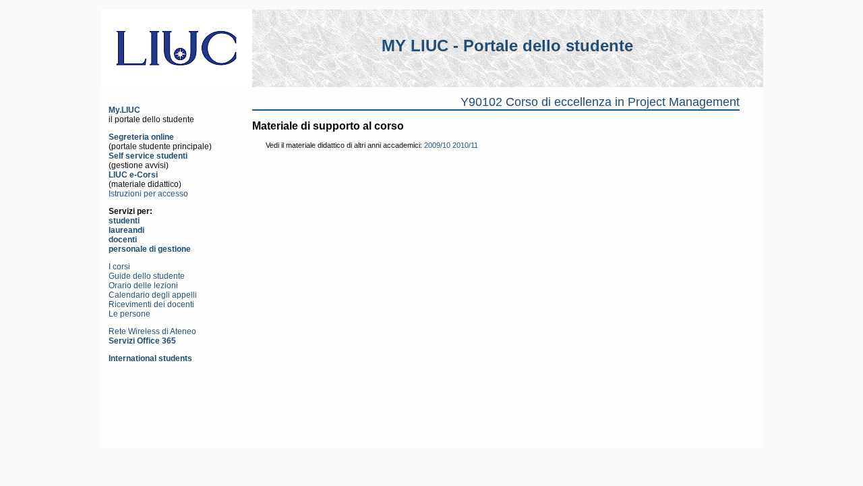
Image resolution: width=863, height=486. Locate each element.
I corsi (119, 266)
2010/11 (465, 145)
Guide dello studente (147, 276)
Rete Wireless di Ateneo (152, 331)
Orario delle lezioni (143, 285)
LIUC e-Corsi (133, 175)
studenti (124, 220)
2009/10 (437, 145)
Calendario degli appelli (153, 295)
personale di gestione (150, 249)
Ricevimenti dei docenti (151, 304)
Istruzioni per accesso (148, 193)
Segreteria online (141, 137)
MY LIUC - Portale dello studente (507, 45)
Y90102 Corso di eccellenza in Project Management (600, 102)
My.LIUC (124, 110)
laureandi (126, 230)
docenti (123, 239)
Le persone (129, 314)
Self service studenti (148, 156)
